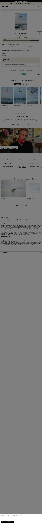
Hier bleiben (17, 521)
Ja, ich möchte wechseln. (8, 521)
